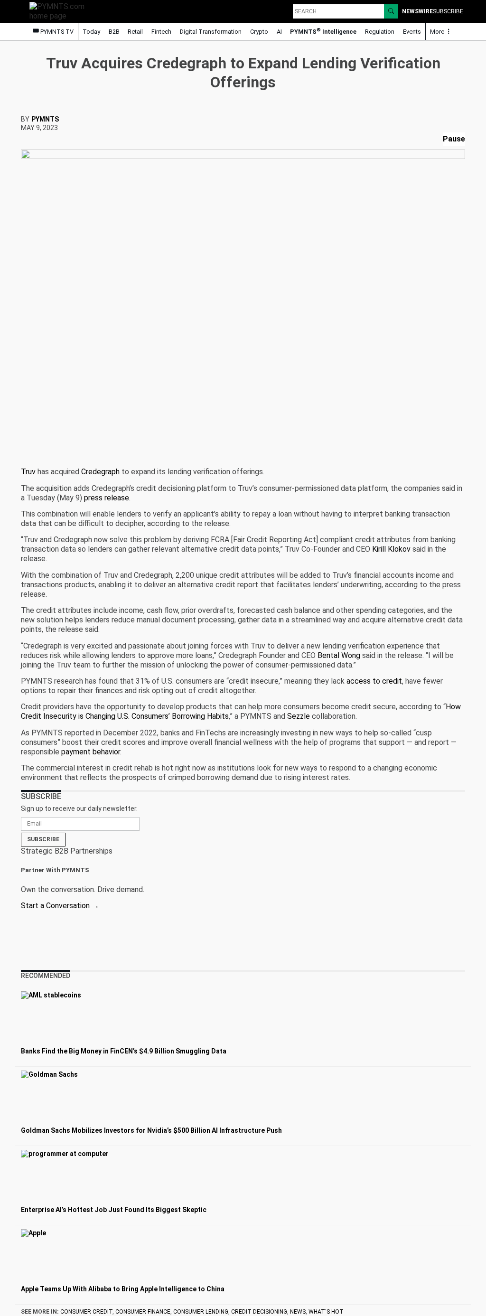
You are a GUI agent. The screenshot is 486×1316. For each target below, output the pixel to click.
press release (106, 497)
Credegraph (100, 471)
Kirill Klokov (391, 549)
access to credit (374, 681)
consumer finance (142, 1311)
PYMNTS (45, 119)
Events (412, 31)
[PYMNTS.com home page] (60, 10)
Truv (28, 471)
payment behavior (90, 751)
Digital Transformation (211, 31)
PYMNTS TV (56, 31)
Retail (135, 31)
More (438, 31)
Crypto (259, 31)
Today (91, 31)
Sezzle (298, 716)
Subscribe (43, 839)
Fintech (161, 31)
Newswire (417, 11)
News (298, 1311)
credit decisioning (259, 1311)
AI (279, 31)
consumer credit (86, 1311)
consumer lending (200, 1311)
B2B (114, 31)
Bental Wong (339, 655)
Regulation (379, 31)
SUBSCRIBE (448, 11)
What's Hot (326, 1311)
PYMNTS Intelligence (323, 31)
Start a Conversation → (60, 905)
